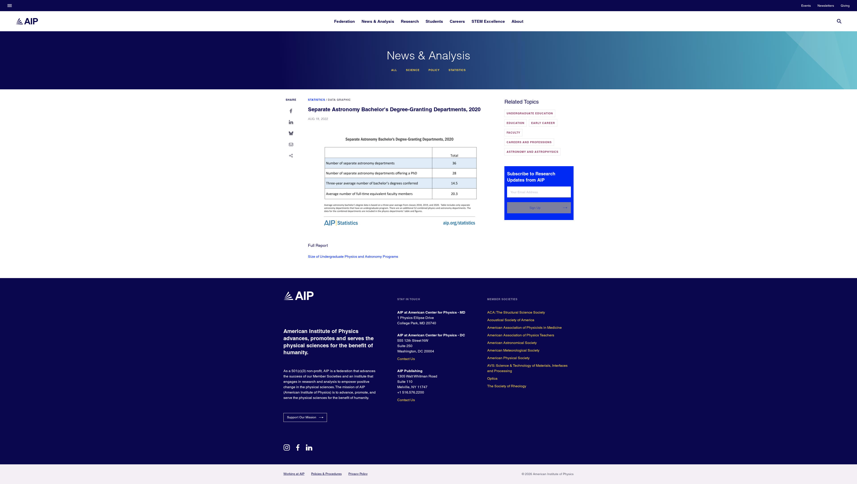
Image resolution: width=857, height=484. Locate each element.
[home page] (27, 21)
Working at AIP (293, 474)
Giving (845, 5)
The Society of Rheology (506, 386)
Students (434, 21)
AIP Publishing (409, 371)
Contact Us (406, 359)
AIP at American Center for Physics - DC (431, 335)
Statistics (457, 70)
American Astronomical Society (512, 343)
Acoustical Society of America (510, 320)
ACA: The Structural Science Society (516, 312)
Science (413, 70)
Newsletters (825, 5)
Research (410, 21)
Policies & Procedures (326, 474)
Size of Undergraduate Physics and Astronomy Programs (353, 256)
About (517, 21)
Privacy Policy (358, 474)
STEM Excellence (488, 21)
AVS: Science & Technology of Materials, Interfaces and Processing (527, 368)
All (394, 70)
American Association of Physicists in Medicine (524, 327)
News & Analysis (378, 21)
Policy (434, 70)
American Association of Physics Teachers (520, 335)
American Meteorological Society (513, 350)
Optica (492, 378)
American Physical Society (508, 358)
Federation (344, 21)
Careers (457, 21)
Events (806, 5)
